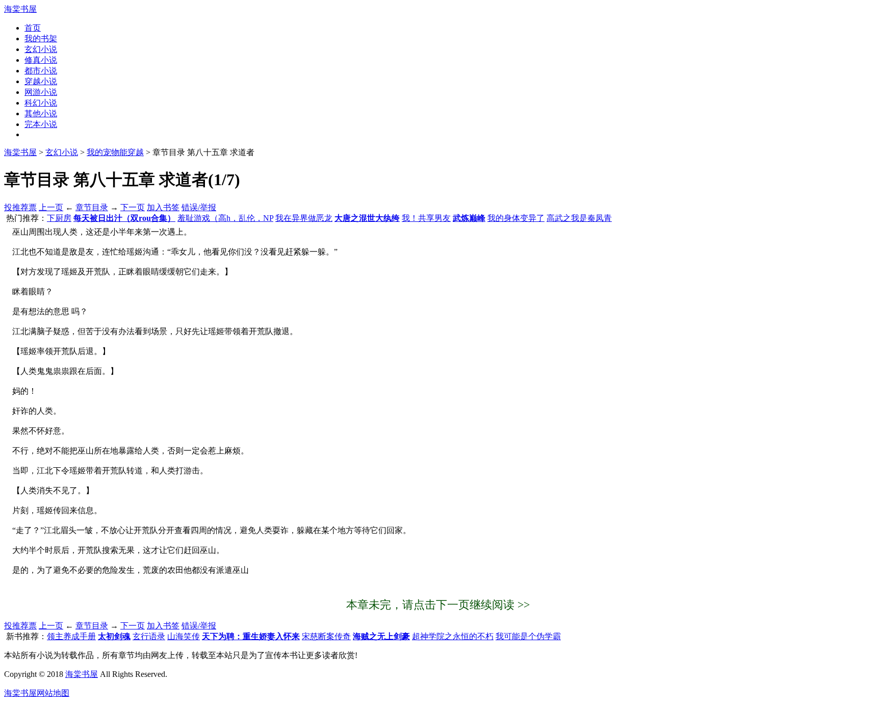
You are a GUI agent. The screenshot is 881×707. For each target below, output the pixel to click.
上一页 (51, 207)
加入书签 (163, 207)
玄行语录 (149, 636)
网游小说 (40, 92)
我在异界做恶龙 (303, 218)
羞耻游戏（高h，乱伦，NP (225, 218)
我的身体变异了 (516, 218)
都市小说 (40, 70)
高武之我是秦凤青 (579, 218)
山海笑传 (183, 636)
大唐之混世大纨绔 (367, 218)
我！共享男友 (426, 218)
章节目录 (91, 207)
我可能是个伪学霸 (528, 636)
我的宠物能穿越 (115, 152)
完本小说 (40, 124)
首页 (32, 27)
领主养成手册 (71, 636)
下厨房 (59, 218)
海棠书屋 (20, 9)
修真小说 (40, 60)
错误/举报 (199, 207)
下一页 (132, 207)
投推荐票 (20, 207)
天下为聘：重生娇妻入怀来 (251, 636)
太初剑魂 (114, 636)
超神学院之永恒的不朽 (453, 636)
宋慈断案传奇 (326, 636)
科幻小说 (40, 102)
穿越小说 (40, 81)
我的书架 (40, 38)
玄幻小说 (40, 49)
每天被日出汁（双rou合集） (124, 218)
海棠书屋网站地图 (36, 693)
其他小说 (40, 113)
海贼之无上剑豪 (381, 636)
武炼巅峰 (469, 218)
